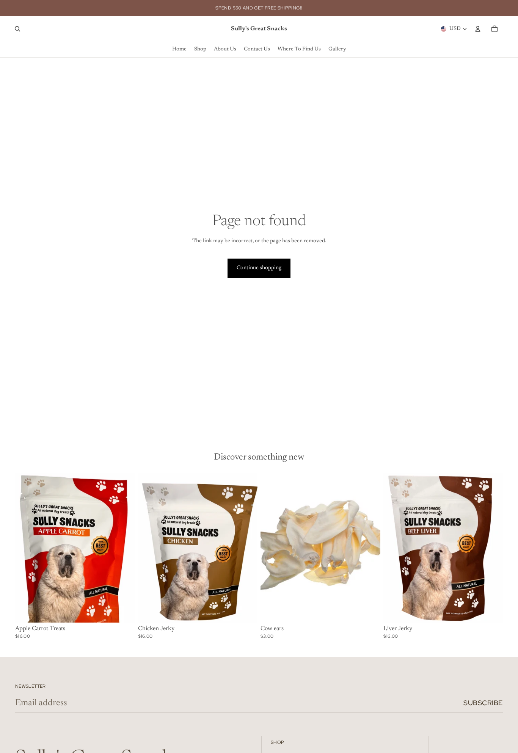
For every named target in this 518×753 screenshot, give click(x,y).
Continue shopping (259, 268)
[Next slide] (123, 548)
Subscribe (483, 702)
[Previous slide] (26, 548)
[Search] (17, 28)
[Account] (477, 28)
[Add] (123, 611)
